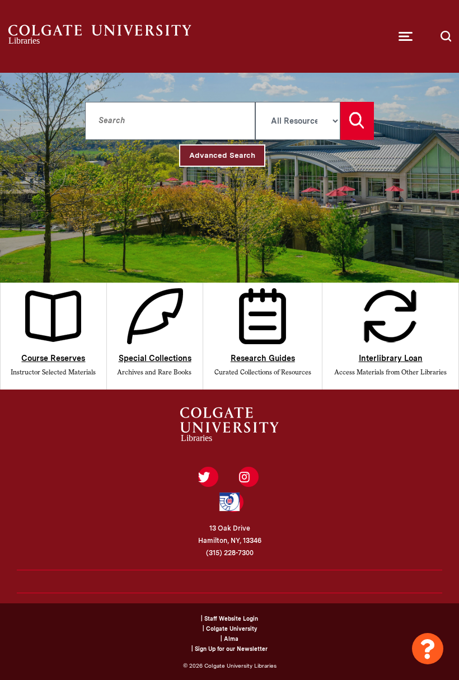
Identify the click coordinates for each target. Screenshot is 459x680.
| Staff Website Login (229, 618)
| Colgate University (230, 628)
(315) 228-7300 (230, 553)
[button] (406, 36)
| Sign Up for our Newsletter (229, 648)
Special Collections (155, 358)
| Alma (229, 638)
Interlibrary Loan (391, 358)
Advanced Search (222, 155)
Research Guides (263, 358)
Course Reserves (53, 358)
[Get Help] (427, 648)
